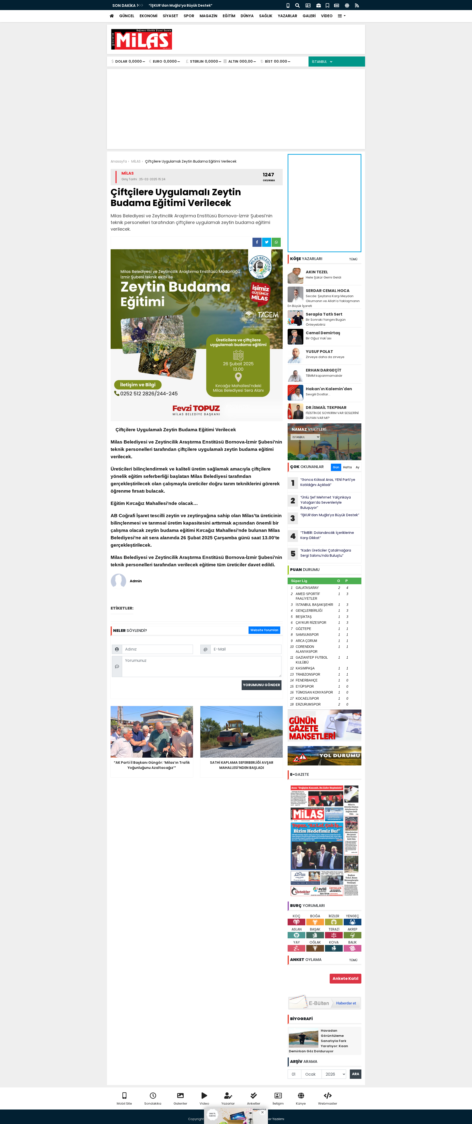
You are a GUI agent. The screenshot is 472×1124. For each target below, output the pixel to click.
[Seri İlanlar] (327, 5)
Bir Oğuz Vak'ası (318, 338)
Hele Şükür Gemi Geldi (323, 277)
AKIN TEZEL (317, 272)
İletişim (278, 1103)
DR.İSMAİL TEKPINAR (326, 407)
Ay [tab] (357, 467)
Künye (301, 1103)
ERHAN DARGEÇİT (323, 370)
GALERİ (309, 15)
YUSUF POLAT (319, 351)
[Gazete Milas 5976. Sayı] (324, 840)
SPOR (189, 15)
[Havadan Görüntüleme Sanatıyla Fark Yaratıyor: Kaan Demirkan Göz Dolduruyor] (303, 1037)
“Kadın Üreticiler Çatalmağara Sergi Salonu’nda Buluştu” (320, 553)
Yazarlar (228, 1103)
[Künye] (347, 5)
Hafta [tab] (347, 467)
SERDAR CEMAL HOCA (328, 290)
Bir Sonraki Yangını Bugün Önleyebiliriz (326, 322)
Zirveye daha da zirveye (325, 357)
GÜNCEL (126, 15)
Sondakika (152, 1103)
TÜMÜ (353, 259)
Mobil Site (124, 1103)
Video (204, 1103)
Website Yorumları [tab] (264, 630)
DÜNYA (247, 15)
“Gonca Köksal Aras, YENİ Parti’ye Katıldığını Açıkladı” (323, 482)
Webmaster (327, 1103)
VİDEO (327, 15)
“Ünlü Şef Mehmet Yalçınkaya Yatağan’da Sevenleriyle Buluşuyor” (321, 502)
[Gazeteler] (336, 5)
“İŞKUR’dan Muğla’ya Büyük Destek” (180, 5)
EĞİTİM (229, 15)
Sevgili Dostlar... (318, 394)
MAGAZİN (208, 15)
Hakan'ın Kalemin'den (329, 389)
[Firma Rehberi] (318, 5)
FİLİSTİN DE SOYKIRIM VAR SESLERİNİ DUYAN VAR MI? (332, 415)
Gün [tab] (336, 467)
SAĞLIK (265, 15)
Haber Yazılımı (273, 1119)
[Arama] (297, 5)
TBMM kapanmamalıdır (324, 375)
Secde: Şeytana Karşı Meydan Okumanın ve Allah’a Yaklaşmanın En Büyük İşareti (324, 301)
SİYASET (170, 15)
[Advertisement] (271, 39)
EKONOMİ (148, 15)
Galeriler (180, 1103)
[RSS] (357, 5)
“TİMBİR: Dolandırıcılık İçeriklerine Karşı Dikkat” (322, 535)
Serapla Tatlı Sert (324, 314)
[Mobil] (288, 5)
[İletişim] (308, 5)
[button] (341, 16)
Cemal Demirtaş (323, 333)
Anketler (253, 1103)
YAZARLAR (287, 15)
